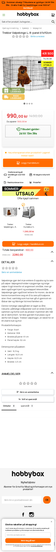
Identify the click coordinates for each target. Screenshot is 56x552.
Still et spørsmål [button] (29, 399)
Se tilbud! (28, 7)
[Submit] (52, 21)
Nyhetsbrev (28, 482)
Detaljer (8, 262)
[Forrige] (4, 75)
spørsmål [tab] (25, 405)
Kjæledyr (25, 28)
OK (47, 500)
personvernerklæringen (37, 546)
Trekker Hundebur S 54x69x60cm (28, 225)
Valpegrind (37, 28)
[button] (28, 244)
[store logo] (28, 14)
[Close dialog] (51, 521)
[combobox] (28, 22)
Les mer (28, 506)
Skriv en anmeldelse (11, 272)
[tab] (28, 262)
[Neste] (51, 75)
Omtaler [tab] (7, 405)
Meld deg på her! (28, 540)
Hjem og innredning (10, 28)
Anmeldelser (10, 374)
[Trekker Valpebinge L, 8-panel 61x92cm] (24, 104)
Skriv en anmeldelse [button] (29, 392)
